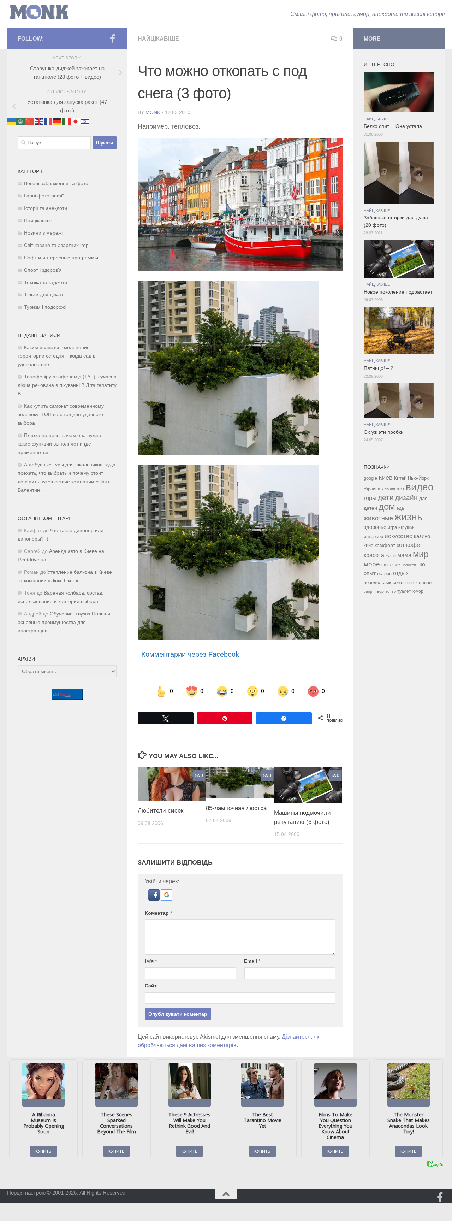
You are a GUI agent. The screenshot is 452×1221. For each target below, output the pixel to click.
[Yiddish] (85, 121)
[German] (57, 121)
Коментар (158, 913)
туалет (404, 591)
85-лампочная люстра (236, 807)
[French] (48, 121)
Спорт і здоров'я (43, 270)
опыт (370, 573)
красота (374, 555)
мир (421, 554)
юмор (417, 591)
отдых (401, 573)
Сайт (151, 986)
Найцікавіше (158, 39)
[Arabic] (20, 121)
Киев (386, 477)
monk (152, 112)
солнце (424, 582)
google (370, 478)
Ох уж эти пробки (384, 432)
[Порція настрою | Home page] (39, 12)
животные (378, 518)
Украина (372, 488)
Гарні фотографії (44, 196)
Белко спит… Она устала (393, 126)
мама (404, 555)
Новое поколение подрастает (398, 292)
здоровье (375, 527)
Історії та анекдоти (45, 208)
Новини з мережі (43, 233)
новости (409, 565)
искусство (398, 535)
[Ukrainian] (11, 121)
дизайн (406, 497)
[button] (154, 899)
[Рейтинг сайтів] (67, 698)
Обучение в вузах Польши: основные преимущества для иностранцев (65, 622)
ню (421, 564)
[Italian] (66, 121)
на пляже (390, 564)
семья (399, 582)
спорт (369, 591)
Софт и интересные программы (61, 257)
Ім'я (151, 961)
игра (392, 527)
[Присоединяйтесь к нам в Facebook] (112, 38)
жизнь (408, 517)
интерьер (373, 536)
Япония (388, 489)
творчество (385, 591)
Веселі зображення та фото (56, 183)
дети (386, 497)
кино (368, 545)
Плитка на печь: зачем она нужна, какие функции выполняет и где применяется (60, 444)
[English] (39, 121)
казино (422, 536)
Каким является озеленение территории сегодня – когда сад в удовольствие (56, 356)
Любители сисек (160, 810)
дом (387, 507)
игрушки (406, 527)
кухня (391, 556)
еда (400, 508)
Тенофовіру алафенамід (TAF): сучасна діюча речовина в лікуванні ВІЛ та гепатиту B (67, 385)
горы (370, 497)
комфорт (385, 545)
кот (401, 545)
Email (252, 961)
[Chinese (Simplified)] (30, 121)
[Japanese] (76, 121)
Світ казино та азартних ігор (56, 245)
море (372, 564)
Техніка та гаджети (45, 282)
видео (420, 486)
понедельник (377, 582)
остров (384, 573)
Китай (400, 478)
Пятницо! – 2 (378, 368)
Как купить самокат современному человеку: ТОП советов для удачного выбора (61, 414)
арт (400, 488)
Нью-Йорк (418, 478)
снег (411, 582)
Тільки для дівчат (43, 294)
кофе (413, 545)
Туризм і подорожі (45, 307)
